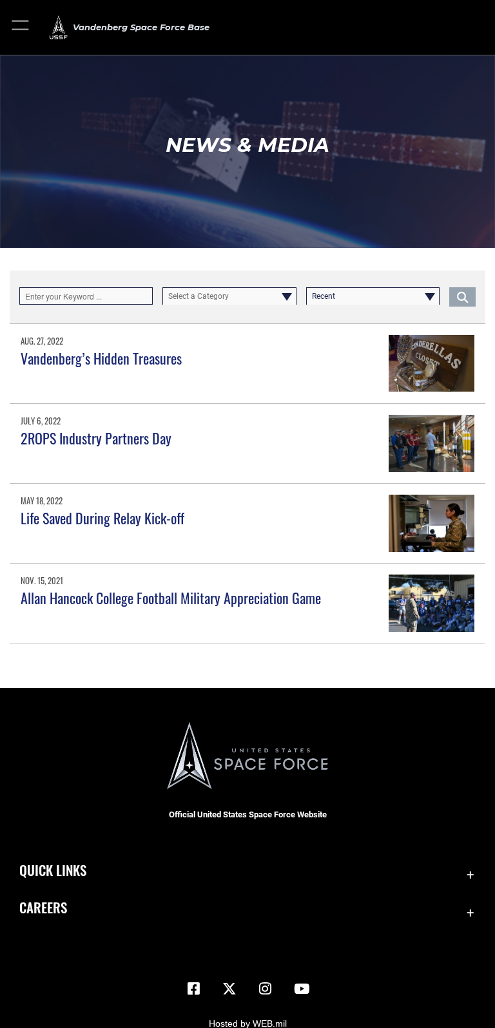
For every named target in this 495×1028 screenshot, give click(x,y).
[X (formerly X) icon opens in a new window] (229, 988)
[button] (21, 27)
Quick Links (52, 870)
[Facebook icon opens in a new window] (193, 988)
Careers (43, 907)
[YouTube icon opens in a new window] (301, 988)
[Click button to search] (462, 296)
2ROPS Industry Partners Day (96, 438)
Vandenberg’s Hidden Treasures (101, 358)
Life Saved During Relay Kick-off (102, 518)
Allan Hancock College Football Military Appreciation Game (171, 597)
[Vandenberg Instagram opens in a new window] (265, 988)
